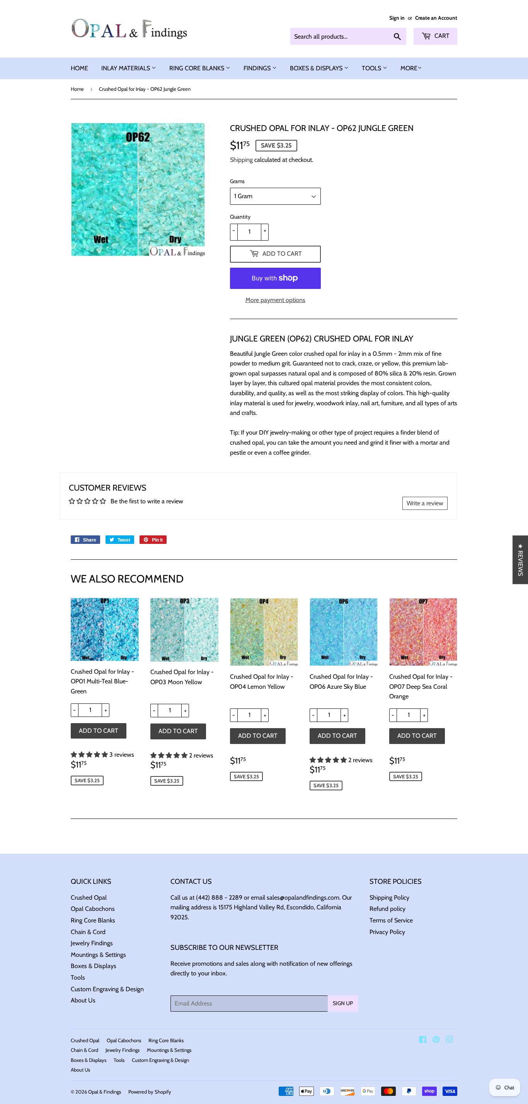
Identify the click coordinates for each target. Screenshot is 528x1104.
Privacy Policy (387, 932)
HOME (79, 68)
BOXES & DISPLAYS (317, 68)
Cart (441, 35)
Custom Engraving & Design (107, 989)
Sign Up (343, 1003)
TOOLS (372, 68)
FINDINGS (258, 68)
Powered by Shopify (149, 1092)
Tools (78, 977)
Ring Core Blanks (93, 920)
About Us (83, 1000)
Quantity (240, 216)
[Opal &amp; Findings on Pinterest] (436, 1040)
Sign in (397, 18)
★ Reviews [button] (520, 560)
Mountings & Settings (98, 954)
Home (77, 89)
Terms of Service (391, 920)
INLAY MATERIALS (126, 68)
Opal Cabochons (93, 908)
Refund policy (387, 908)
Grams (237, 181)
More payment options (275, 300)
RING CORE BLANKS (197, 68)
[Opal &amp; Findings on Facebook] (423, 1040)
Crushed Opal (89, 897)
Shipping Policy (389, 897)
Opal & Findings (104, 1092)
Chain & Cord (88, 932)
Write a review (425, 503)
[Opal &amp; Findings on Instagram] (449, 1040)
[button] (90, 754)
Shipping (241, 159)
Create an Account (436, 18)
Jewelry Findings (92, 943)
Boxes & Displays (93, 966)
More (408, 68)
